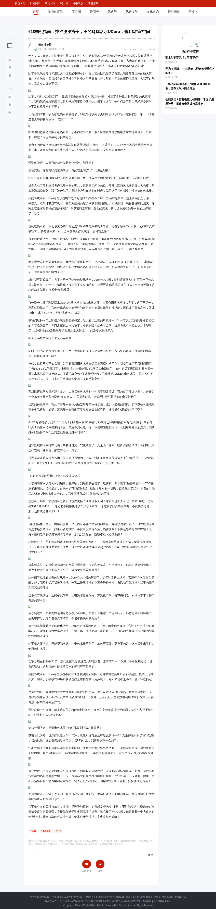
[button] (193, 12)
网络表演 (78, 3)
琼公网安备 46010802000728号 (67, 897)
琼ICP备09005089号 (40, 897)
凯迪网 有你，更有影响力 (17, 11)
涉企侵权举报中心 (162, 901)
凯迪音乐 (50, 3)
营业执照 (147, 901)
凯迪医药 (20, 3)
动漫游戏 (93, 3)
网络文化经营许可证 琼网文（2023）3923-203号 (149, 897)
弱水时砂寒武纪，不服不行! (182, 57)
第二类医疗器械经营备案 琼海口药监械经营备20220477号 (113, 901)
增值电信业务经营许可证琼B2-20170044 (104, 897)
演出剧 (64, 3)
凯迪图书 (35, 3)
